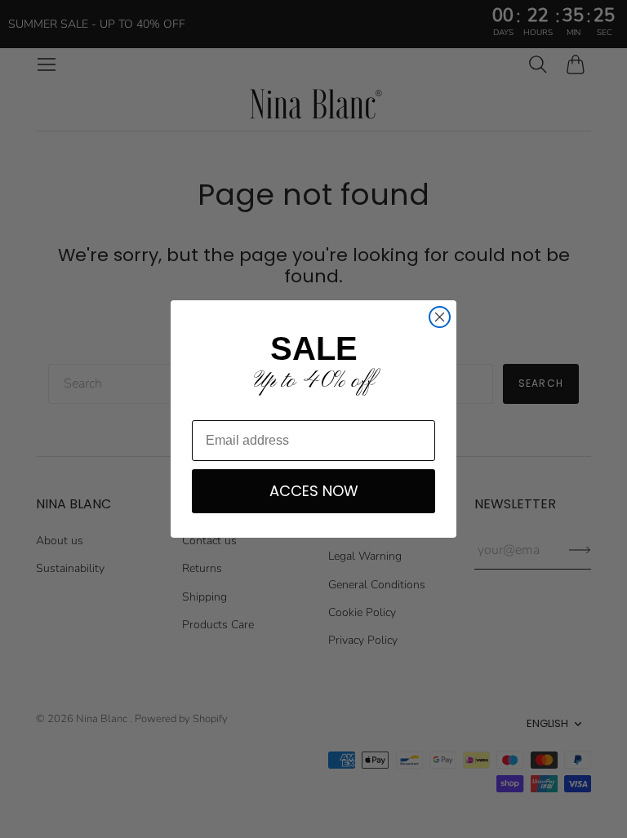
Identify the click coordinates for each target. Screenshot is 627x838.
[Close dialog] (439, 317)
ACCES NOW (313, 491)
